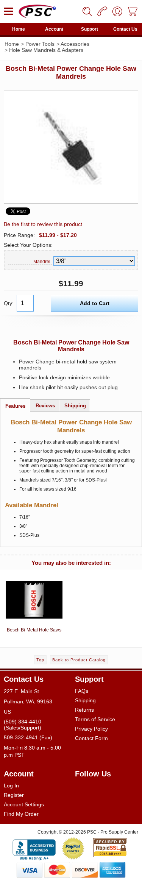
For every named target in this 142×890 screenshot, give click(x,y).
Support (89, 29)
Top (40, 660)
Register (14, 795)
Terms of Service (95, 719)
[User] (117, 11)
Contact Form (91, 738)
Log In (11, 785)
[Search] (87, 11)
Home (18, 29)
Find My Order (21, 814)
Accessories (75, 44)
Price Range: (19, 235)
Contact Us (125, 29)
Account (54, 29)
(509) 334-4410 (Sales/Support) (22, 725)
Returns (84, 710)
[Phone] (102, 11)
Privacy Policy (91, 729)
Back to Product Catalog (79, 660)
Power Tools (40, 44)
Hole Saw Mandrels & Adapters (46, 50)
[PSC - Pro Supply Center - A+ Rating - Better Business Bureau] (34, 848)
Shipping (85, 700)
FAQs (81, 691)
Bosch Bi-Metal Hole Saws (34, 630)
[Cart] (132, 11)
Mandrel (41, 261)
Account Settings (24, 804)
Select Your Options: (28, 245)
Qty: (9, 303)
